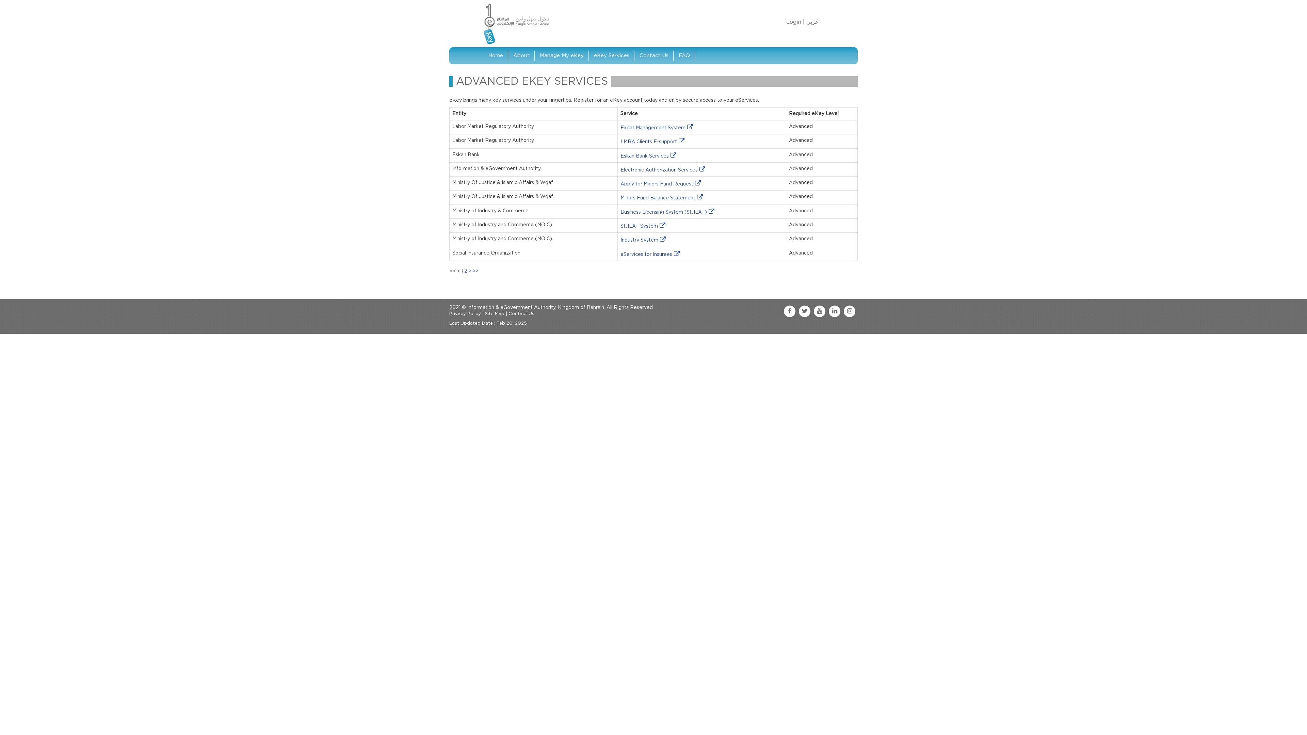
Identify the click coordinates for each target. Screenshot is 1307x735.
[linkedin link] (834, 311)
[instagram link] (849, 311)
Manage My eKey (562, 55)
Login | (795, 22)
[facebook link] (789, 311)
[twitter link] (804, 311)
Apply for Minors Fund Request (656, 184)
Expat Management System (652, 128)
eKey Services (611, 55)
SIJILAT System (639, 226)
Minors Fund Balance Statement (657, 198)
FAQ (684, 55)
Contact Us (654, 55)
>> (475, 271)
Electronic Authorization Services (659, 170)
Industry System (639, 240)
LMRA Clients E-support (648, 142)
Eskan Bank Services (644, 156)
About (521, 55)
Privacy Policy (465, 314)
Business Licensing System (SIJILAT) (663, 212)
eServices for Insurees (646, 254)
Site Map (494, 314)
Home (495, 55)
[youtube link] (819, 311)
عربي (812, 22)
